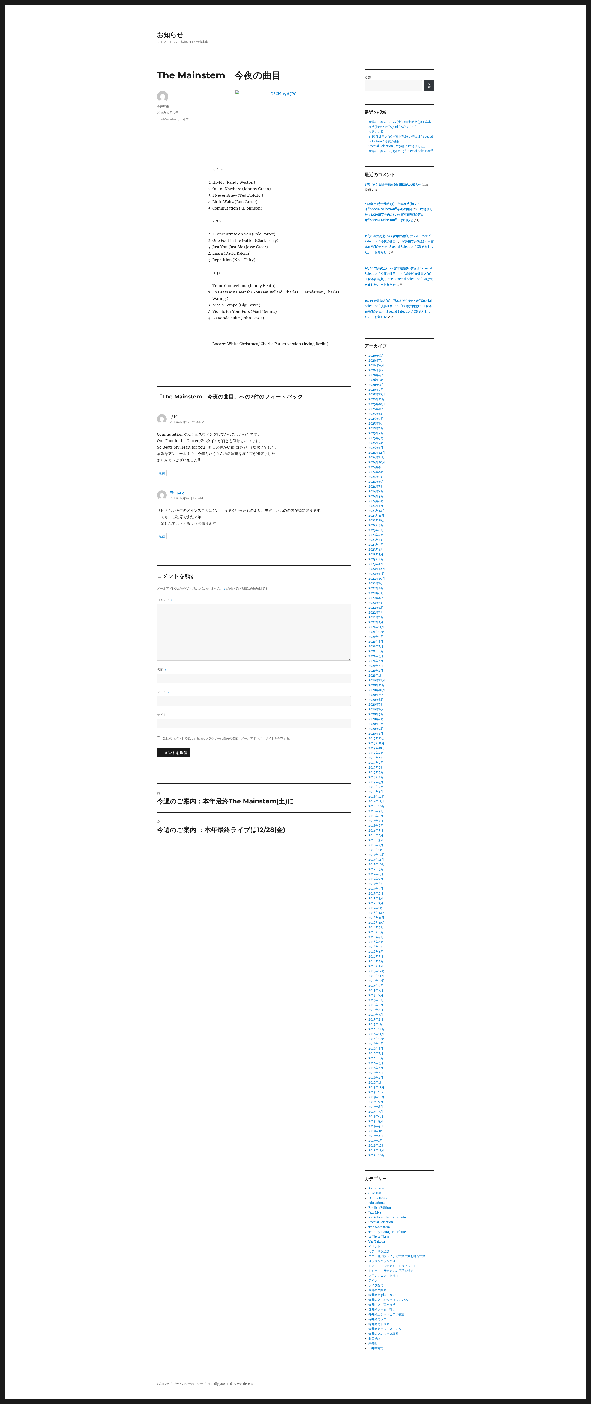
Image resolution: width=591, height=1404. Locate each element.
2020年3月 (375, 724)
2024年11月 (376, 457)
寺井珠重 (163, 106)
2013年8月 (375, 1107)
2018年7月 (375, 821)
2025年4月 (376, 433)
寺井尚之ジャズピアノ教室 (386, 1314)
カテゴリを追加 (378, 1251)
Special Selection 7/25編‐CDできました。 (397, 146)
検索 (368, 78)
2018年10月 (376, 806)
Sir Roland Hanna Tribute (387, 1217)
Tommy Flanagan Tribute (387, 1232)
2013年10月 (376, 1097)
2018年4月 (375, 835)
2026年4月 (376, 375)
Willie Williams (379, 1237)
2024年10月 (376, 462)
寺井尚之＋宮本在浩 (381, 1305)
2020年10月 (376, 690)
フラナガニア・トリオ (383, 1276)
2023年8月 (375, 530)
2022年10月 (376, 579)
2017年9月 (375, 869)
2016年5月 (375, 947)
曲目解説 (374, 1339)
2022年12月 (376, 569)
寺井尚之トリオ (378, 1324)
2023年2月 (375, 559)
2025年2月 (376, 443)
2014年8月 (375, 1049)
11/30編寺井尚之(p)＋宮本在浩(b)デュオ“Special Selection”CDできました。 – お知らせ (399, 246)
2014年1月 (375, 1082)
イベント (374, 1246)
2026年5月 (376, 370)
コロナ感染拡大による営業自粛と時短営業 (396, 1256)
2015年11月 (376, 976)
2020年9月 (376, 695)
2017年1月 (375, 908)
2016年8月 (375, 932)
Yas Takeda (376, 1242)
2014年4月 (375, 1068)
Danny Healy (377, 1198)
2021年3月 (375, 666)
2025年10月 (376, 404)
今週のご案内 (377, 132)
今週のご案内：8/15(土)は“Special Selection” (400, 151)
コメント (165, 600)
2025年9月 (376, 409)
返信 (162, 473)
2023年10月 (376, 520)
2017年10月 (376, 864)
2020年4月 (376, 719)
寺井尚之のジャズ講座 (383, 1334)
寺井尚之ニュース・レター (386, 1329)
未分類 (372, 1343)
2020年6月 (376, 709)
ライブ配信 (375, 1285)
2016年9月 (376, 927)
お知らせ (170, 35)
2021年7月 (375, 646)
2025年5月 (376, 428)
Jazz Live (374, 1213)
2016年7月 (375, 937)
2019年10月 (376, 748)
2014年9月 (375, 1044)
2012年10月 (376, 1155)
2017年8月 (375, 874)
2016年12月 (376, 913)
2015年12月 (376, 971)
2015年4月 (375, 1010)
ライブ (184, 119)
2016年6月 (376, 942)
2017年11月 (376, 860)
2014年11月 (376, 1034)
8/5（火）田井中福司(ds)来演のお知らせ (393, 184)
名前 (161, 669)
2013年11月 (376, 1092)
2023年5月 (375, 545)
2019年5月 (375, 772)
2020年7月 (376, 704)
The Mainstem (167, 119)
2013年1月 (375, 1141)
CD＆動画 (375, 1193)
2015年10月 (376, 981)
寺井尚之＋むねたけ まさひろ (388, 1300)
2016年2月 (375, 961)
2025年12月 (376, 394)
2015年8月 (375, 990)
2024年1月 (375, 506)
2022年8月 (376, 588)
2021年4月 (375, 661)
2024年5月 (376, 486)
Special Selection (380, 1222)
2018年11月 (376, 801)
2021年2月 (375, 671)
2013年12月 (376, 1087)
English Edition (379, 1208)
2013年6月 (375, 1116)
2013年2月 (375, 1136)
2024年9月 (376, 467)
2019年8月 (375, 758)
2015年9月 (375, 986)
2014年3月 (375, 1073)
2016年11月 (376, 918)
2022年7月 (376, 593)
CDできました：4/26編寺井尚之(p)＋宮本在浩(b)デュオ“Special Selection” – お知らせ (399, 214)
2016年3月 (375, 956)
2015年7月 (375, 995)
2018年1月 (375, 850)
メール (163, 692)
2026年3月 (376, 380)
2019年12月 (376, 738)
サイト (162, 714)
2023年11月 (376, 516)
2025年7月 (376, 419)
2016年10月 (376, 923)
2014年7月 (375, 1053)
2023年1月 (375, 564)
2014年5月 (375, 1063)
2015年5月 (375, 1005)
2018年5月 (375, 830)
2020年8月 (376, 700)
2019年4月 (375, 777)
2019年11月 (376, 743)
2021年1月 (375, 675)
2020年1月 (375, 734)
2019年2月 (375, 787)
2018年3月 (375, 840)
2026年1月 (375, 390)
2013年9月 (375, 1102)
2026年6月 (376, 365)
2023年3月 (375, 554)
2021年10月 (376, 632)
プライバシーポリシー (188, 1384)
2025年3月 (375, 438)
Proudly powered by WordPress (230, 1384)
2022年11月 (376, 574)
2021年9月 (375, 637)
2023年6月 (376, 540)
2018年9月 (375, 811)
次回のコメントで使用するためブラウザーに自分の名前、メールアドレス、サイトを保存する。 (227, 738)
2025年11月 (376, 399)
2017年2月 (375, 903)
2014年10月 (376, 1039)
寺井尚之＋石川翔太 (381, 1309)
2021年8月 (375, 642)
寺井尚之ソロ (377, 1319)
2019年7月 (375, 763)
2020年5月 (376, 714)
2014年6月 (375, 1058)
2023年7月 (375, 535)
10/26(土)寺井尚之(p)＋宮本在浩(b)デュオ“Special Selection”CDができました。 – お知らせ (399, 279)
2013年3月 (375, 1131)
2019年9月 (376, 753)
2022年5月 (376, 603)
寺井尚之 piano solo (382, 1295)
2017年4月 (375, 893)
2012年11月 (376, 1150)
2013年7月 (375, 1112)
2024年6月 (376, 482)
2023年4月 (375, 549)
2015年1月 (375, 1024)
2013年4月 (375, 1126)
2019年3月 (375, 782)
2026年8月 (376, 356)
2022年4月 (376, 608)
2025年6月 (376, 423)
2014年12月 (376, 1029)
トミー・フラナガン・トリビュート (392, 1266)
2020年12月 (376, 680)
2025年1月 (375, 448)
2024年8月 (376, 472)
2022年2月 (376, 617)
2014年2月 (375, 1078)
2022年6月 (376, 598)
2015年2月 (375, 1019)
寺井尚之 (177, 492)
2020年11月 (376, 685)
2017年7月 (375, 879)
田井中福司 (375, 1348)
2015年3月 (375, 1015)
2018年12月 (376, 797)
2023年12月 (376, 511)
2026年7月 (376, 360)
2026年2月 (376, 385)
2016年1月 (375, 966)
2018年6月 (375, 826)
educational (377, 1203)
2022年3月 (375, 612)
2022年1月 (375, 622)
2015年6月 (375, 1000)
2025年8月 (376, 414)
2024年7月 (376, 477)
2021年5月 (375, 656)
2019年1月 (375, 792)
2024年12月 (376, 453)
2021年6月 (375, 651)
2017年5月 (375, 889)
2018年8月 (375, 816)
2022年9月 (376, 583)
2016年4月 (375, 952)
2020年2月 (376, 729)
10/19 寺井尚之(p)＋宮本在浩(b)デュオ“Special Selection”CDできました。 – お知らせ (398, 311)
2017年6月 (375, 884)
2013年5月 (375, 1121)
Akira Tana (376, 1188)
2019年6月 (376, 767)
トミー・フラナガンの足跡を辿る (390, 1271)
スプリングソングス (381, 1261)
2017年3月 (375, 898)
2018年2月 (375, 845)
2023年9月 (376, 525)
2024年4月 (376, 491)
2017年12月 (376, 855)
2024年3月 (375, 496)
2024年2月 (376, 501)
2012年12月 (376, 1145)
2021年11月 (376, 627)
